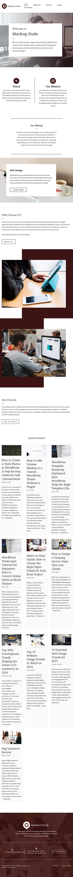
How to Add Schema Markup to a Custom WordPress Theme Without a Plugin (34, 473)
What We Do (37, 5)
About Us (49, 5)
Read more (9, 518)
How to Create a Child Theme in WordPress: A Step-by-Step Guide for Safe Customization (11, 469)
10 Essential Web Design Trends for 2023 (59, 655)
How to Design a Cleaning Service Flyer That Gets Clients (61, 561)
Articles (59, 5)
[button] (34, 200)
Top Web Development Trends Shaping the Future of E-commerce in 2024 (10, 661)
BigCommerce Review (11, 750)
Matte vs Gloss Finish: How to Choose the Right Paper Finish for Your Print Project (36, 565)
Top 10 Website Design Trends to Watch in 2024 (36, 659)
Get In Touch (28, 7)
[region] (36, 180)
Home (26, 5)
